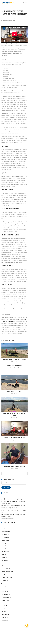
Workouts (12, 20)
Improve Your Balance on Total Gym (14, 466)
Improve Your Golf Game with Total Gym (10, 507)
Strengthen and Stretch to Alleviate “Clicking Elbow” (12, 499)
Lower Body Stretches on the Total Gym (14, 359)
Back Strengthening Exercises (7, 518)
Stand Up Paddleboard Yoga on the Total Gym (14, 414)
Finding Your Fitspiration (14, 366)
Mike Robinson (17, 18)
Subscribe (6, 487)
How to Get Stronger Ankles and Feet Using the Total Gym (14, 505)
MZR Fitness (16, 319)
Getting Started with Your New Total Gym (10, 498)
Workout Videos (6, 20)
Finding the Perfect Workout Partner (14, 438)
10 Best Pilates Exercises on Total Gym (9, 509)
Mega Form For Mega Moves (14, 392)
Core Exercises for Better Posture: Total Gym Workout (13, 496)
